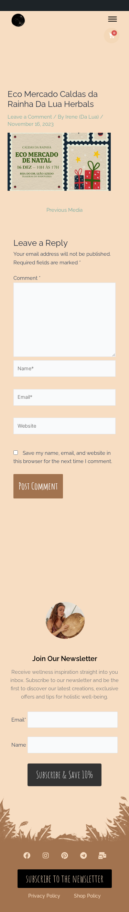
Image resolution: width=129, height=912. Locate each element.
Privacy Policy (44, 896)
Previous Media (64, 210)
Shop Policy (87, 896)
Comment (27, 278)
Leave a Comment (30, 117)
